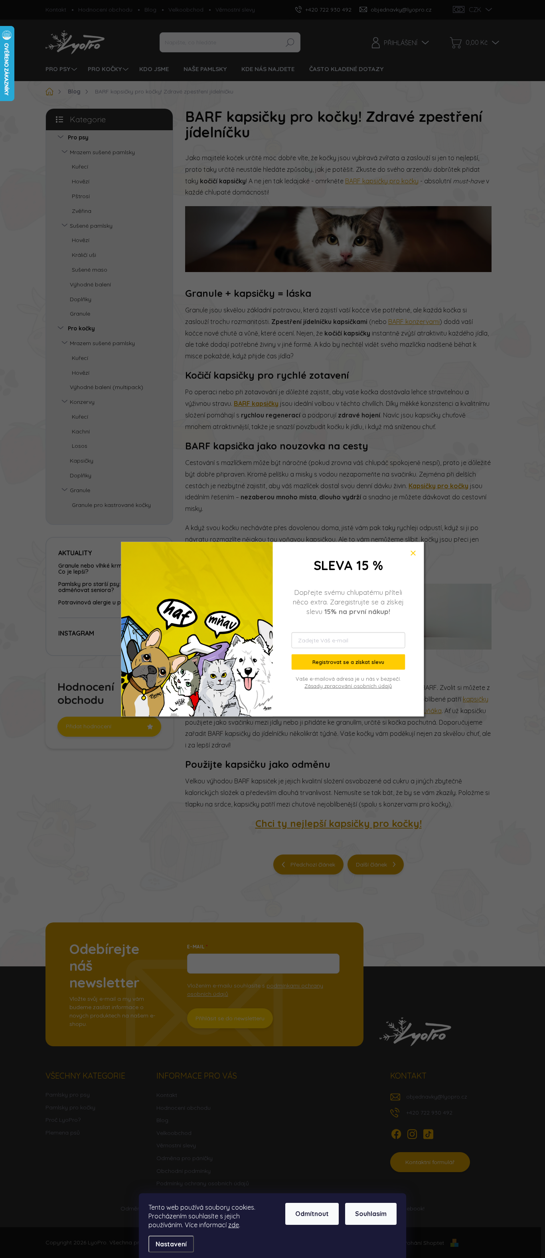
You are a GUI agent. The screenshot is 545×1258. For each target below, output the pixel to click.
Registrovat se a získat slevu (348, 662)
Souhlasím (371, 1214)
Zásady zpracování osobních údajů (348, 685)
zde (233, 1225)
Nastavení (171, 1244)
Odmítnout (312, 1214)
